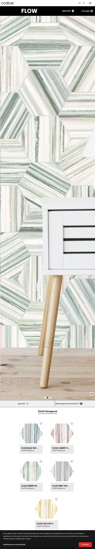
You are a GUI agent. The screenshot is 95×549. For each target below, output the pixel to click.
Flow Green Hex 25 (31, 485)
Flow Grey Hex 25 (61, 485)
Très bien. (85, 545)
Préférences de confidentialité (14, 545)
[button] (44, 397)
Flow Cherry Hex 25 (63, 448)
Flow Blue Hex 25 (30, 448)
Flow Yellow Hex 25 (47, 523)
